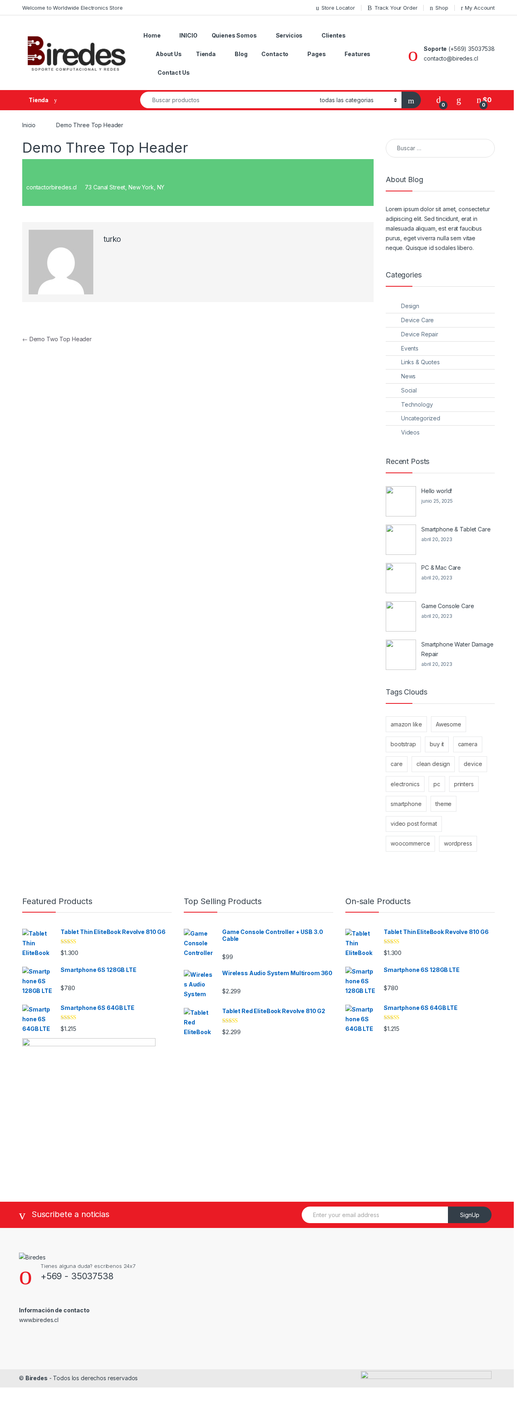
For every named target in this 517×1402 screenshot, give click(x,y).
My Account (480, 7)
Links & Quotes (420, 362)
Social (409, 390)
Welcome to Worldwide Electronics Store (72, 7)
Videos (410, 432)
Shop (441, 7)
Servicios (289, 35)
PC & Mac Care (441, 567)
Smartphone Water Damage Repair (457, 649)
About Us (169, 53)
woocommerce (410, 843)
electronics (405, 784)
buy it (437, 744)
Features (357, 53)
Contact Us (174, 72)
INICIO (188, 35)
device (473, 763)
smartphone (406, 803)
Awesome (448, 724)
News (408, 376)
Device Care (417, 320)
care (396, 763)
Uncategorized (420, 418)
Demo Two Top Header (57, 339)
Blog (241, 53)
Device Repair (419, 334)
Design (410, 305)
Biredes (36, 1378)
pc (436, 784)
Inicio (29, 125)
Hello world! (436, 490)
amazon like (406, 724)
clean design (433, 763)
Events (409, 348)
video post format (414, 823)
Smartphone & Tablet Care (456, 529)
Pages (316, 53)
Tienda (206, 53)
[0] (438, 100)
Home (151, 35)
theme (443, 803)
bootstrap (403, 744)
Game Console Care (447, 605)
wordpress (458, 843)
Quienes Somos (234, 35)
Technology (417, 404)
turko (112, 239)
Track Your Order (396, 7)
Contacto (274, 53)
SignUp (469, 1214)
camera (467, 744)
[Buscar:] (440, 148)
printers (464, 784)
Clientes (334, 35)
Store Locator (338, 7)
